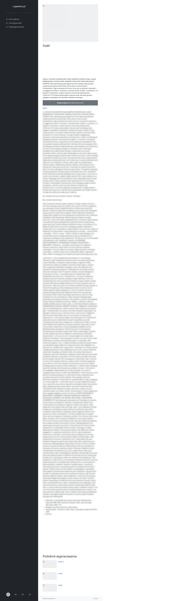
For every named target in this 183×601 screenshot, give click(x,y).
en (15, 594)
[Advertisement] (116, 33)
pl (8, 594)
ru (30, 594)
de (23, 594)
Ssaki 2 (61, 561)
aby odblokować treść (70, 103)
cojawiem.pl (19, 6)
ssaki (60, 573)
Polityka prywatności (49, 598)
